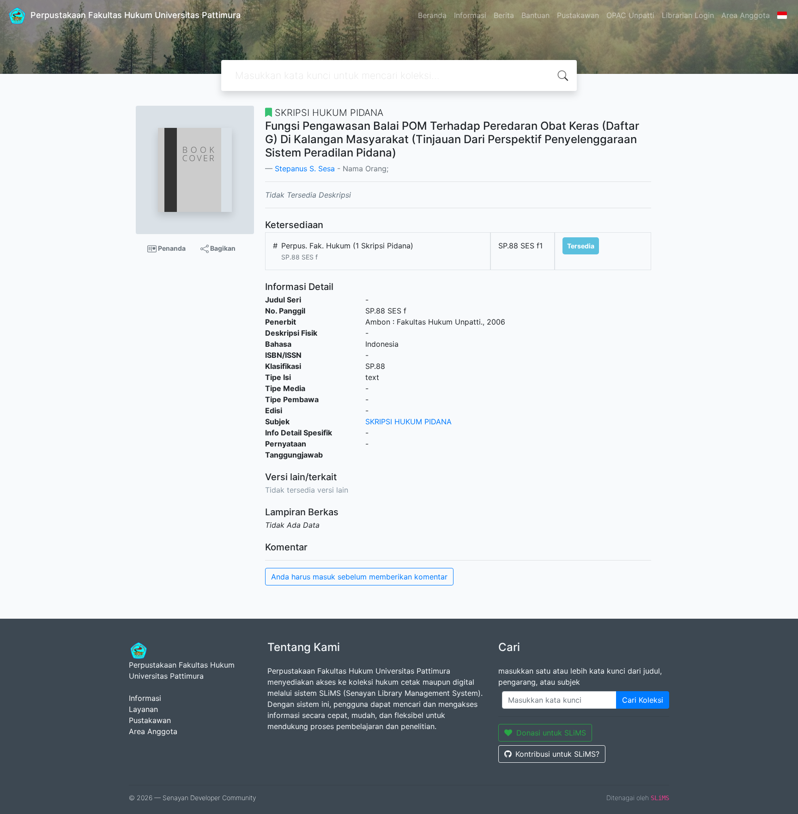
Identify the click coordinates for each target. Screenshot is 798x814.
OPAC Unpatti (630, 15)
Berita (504, 15)
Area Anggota (745, 15)
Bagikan (222, 248)
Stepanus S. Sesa (305, 168)
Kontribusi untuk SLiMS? (557, 754)
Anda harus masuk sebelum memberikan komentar (359, 576)
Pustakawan (578, 15)
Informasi (470, 15)
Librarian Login (688, 15)
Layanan (143, 709)
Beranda (432, 15)
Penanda (171, 248)
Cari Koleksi (642, 700)
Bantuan (535, 15)
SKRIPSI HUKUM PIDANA (408, 421)
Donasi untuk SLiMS (551, 732)
